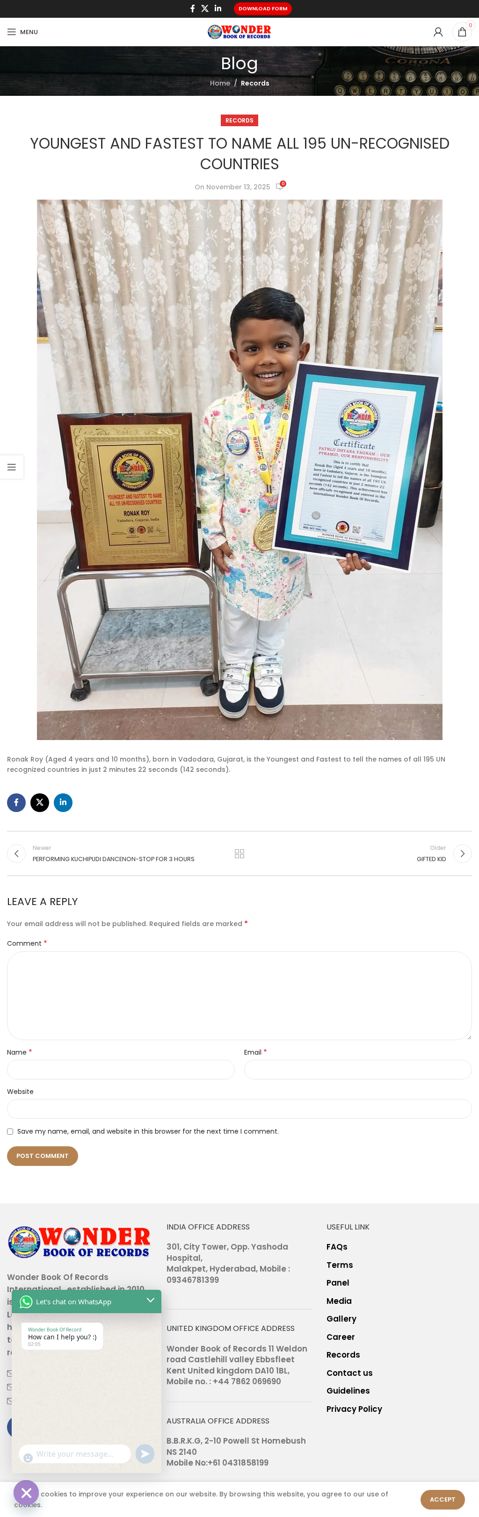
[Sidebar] (11, 467)
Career (341, 1337)
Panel (338, 1283)
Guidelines (348, 1391)
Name (19, 1052)
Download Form (263, 8)
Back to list (239, 853)
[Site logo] (239, 31)
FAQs (337, 1247)
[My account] (438, 31)
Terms (340, 1265)
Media (339, 1301)
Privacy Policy (354, 1409)
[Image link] (79, 1241)
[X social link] (204, 8)
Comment (27, 943)
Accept (443, 1499)
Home (220, 83)
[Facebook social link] (192, 8)
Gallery (341, 1319)
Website (20, 1091)
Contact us (350, 1373)
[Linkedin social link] (218, 8)
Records (255, 83)
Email (255, 1052)
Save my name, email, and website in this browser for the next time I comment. (148, 1131)
